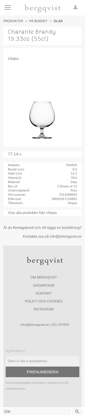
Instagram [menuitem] (44, 309)
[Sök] (77, 411)
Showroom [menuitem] (43, 285)
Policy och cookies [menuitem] (44, 301)
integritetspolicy (15, 388)
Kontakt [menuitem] (44, 293)
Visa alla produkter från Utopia (32, 213)
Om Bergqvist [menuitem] (43, 277)
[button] (8, 8)
